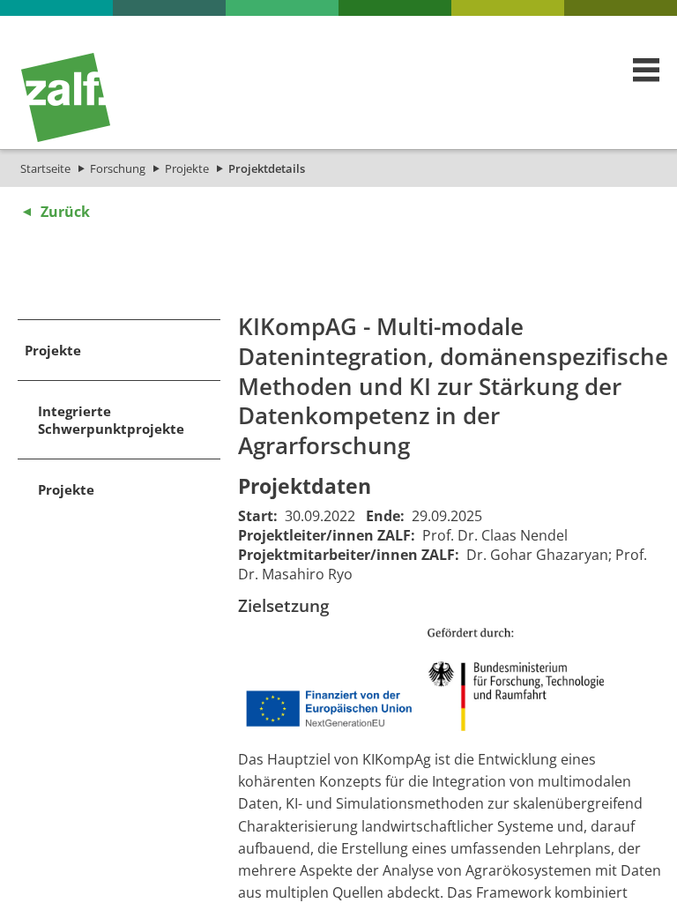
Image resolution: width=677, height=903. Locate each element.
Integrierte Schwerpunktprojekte (111, 419)
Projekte (187, 168)
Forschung (117, 168)
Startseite (45, 168)
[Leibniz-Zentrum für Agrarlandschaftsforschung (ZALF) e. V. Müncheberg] (65, 138)
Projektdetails (266, 168)
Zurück (65, 211)
